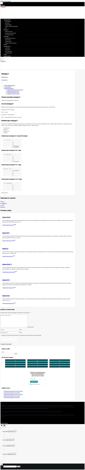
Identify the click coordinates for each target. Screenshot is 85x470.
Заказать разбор (7, 56)
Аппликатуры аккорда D (9, 88)
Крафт (6, 437)
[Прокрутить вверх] (1, 426)
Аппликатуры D (4, 77)
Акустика (4, 439)
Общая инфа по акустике (8, 31)
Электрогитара (5, 431)
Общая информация (8, 21)
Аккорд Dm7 (5, 233)
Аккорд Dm (2, 206)
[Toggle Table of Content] (2, 83)
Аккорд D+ (5, 248)
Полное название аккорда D (10, 85)
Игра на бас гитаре (8, 39)
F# (15, 366)
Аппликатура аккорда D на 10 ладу (13, 93)
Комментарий (31, 327)
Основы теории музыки (8, 51)
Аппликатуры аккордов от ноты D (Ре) (12, 392)
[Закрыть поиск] (1, 464)
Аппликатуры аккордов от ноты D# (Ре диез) (13, 391)
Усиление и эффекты (8, 24)
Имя (20, 329)
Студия (5, 54)
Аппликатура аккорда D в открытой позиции (15, 89)
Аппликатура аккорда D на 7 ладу (13, 92)
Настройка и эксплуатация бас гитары (11, 450)
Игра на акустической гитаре (9, 34)
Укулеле (5, 44)
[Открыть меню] (1, 59)
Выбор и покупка (7, 49)
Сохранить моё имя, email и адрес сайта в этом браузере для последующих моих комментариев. (22, 335)
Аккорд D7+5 (6, 280)
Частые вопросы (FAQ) (9, 459)
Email (20, 332)
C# (37, 362)
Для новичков (5, 454)
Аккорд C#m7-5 (3, 202)
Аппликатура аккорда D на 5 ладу (13, 91)
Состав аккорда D (8, 87)
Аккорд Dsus (6, 295)
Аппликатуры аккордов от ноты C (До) (12, 395)
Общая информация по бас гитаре (10, 38)
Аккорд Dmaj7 (6, 217)
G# (59, 366)
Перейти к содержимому (5, 1)
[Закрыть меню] (0, 428)
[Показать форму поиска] (1, 3)
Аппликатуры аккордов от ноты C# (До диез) (13, 394)
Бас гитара (4, 445)
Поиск (3, 352)
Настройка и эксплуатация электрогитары (11, 26)
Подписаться (34, 381)
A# (37, 360)
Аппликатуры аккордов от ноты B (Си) (12, 397)
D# (15, 364)
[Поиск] (16, 354)
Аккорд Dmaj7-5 (7, 264)
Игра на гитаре (7, 23)
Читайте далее (8, 225)
